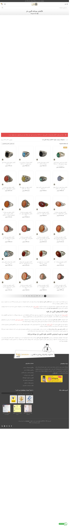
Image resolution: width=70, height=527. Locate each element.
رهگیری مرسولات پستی (28, 367)
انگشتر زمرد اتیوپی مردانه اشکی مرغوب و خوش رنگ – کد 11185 (60, 163)
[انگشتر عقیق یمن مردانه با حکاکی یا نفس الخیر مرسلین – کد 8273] (8, 276)
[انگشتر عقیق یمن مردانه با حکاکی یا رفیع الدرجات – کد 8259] (43, 276)
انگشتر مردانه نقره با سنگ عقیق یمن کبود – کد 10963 (60, 188)
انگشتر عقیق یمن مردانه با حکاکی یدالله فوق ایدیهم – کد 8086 (25, 213)
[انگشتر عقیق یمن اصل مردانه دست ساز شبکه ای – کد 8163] (25, 252)
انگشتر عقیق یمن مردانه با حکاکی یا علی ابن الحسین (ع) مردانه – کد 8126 (60, 238)
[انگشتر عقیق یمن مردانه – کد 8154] (60, 252)
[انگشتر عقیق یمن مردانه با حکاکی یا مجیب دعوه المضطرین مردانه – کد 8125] (8, 203)
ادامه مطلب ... (54, 373)
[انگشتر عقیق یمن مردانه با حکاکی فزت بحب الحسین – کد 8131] (25, 228)
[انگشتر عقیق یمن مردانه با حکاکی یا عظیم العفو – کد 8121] (8, 178)
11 (26, 296)
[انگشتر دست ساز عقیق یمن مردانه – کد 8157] (43, 252)
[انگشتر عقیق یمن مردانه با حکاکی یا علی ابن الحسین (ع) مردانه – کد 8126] (60, 228)
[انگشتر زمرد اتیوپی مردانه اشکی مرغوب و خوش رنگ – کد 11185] (60, 153)
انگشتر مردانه (65, 315)
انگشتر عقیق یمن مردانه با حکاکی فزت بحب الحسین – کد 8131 (26, 238)
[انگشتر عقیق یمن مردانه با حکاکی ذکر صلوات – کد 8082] (43, 203)
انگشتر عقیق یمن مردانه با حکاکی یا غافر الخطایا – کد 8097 (60, 213)
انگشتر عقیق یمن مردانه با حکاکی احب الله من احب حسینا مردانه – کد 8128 (43, 238)
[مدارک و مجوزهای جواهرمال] (28, 408)
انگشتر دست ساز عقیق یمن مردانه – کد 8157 (43, 262)
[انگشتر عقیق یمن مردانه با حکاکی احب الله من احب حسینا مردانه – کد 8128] (43, 228)
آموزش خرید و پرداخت (28, 375)
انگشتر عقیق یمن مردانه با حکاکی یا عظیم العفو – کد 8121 (8, 188)
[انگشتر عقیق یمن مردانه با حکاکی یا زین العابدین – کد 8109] (8, 228)
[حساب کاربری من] (5, 4)
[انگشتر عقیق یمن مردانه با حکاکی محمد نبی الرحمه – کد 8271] (25, 276)
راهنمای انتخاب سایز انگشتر (27, 372)
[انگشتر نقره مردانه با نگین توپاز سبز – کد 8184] (8, 252)
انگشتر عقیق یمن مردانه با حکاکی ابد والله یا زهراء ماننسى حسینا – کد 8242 (60, 286)
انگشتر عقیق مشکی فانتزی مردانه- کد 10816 (43, 163)
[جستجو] (2, 7)
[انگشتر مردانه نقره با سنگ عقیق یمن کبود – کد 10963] (60, 178)
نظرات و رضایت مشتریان (28, 385)
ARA (30, 422)
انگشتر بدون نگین (19, 320)
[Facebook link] (11, 426)
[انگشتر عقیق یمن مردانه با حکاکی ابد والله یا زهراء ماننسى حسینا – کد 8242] (60, 276)
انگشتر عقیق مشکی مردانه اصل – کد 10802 (8, 163)
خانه (67, 140)
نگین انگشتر (49, 324)
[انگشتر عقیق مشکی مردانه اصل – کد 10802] (8, 153)
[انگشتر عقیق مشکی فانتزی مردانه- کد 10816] (43, 153)
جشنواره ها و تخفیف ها (28, 380)
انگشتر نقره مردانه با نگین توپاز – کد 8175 (43, 188)
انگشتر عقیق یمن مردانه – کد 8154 (60, 262)
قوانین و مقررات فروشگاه (28, 378)
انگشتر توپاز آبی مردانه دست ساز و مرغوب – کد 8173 (26, 163)
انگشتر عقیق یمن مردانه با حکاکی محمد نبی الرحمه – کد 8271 (26, 286)
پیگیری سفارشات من (28, 370)
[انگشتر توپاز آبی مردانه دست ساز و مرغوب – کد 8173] (25, 153)
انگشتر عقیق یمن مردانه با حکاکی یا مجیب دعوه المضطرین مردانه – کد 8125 (9, 213)
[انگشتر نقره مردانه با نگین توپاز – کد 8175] (43, 178)
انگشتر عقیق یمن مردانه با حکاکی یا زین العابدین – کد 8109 (9, 238)
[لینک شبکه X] (9, 426)
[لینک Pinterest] (4, 426)
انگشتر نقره (36, 306)
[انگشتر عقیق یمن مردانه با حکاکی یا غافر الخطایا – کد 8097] (60, 203)
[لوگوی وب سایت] (34, 4)
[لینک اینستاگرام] (7, 426)
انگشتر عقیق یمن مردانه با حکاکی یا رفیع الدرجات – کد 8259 (43, 286)
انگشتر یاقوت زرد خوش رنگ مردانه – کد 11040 (26, 188)
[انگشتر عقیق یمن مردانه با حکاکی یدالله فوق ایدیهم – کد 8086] (25, 203)
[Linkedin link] (2, 426)
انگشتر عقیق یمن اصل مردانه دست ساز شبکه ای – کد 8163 (26, 262)
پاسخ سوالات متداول (28, 383)
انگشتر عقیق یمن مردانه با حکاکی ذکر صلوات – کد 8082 (43, 213)
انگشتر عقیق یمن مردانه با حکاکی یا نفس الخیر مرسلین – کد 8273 (8, 286)
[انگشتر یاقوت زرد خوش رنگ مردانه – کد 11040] (25, 178)
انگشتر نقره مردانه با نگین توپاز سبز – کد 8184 (8, 262)
